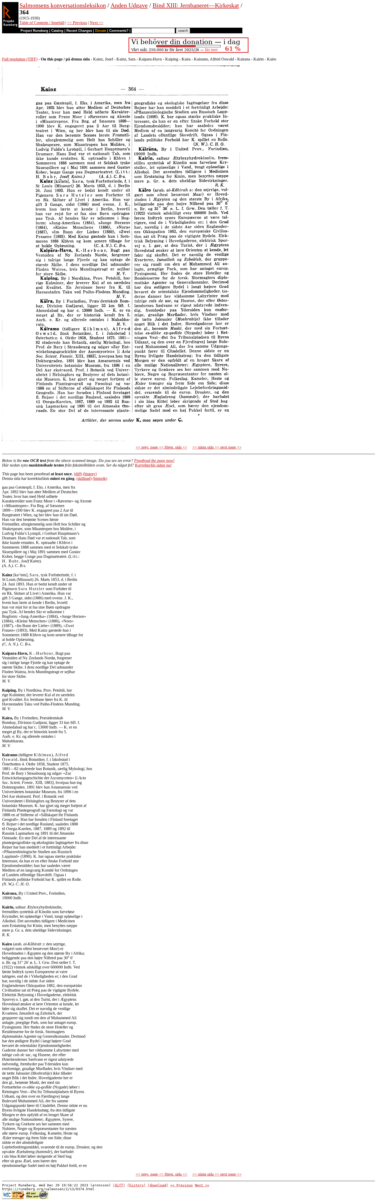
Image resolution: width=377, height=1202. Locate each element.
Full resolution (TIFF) (19, 59)
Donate (100, 31)
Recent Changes (79, 31)
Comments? (118, 31)
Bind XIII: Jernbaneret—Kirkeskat (196, 5)
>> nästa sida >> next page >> (217, 447)
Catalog (57, 31)
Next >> (96, 23)
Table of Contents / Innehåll (41, 23)
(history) (90, 474)
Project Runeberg (34, 31)
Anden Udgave (129, 5)
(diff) (78, 474)
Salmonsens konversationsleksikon (62, 5)
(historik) (100, 478)
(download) (158, 1185)
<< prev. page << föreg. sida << (161, 447)
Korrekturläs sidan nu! (153, 465)
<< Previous (77, 23)
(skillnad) (84, 478)
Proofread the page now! (154, 460)
